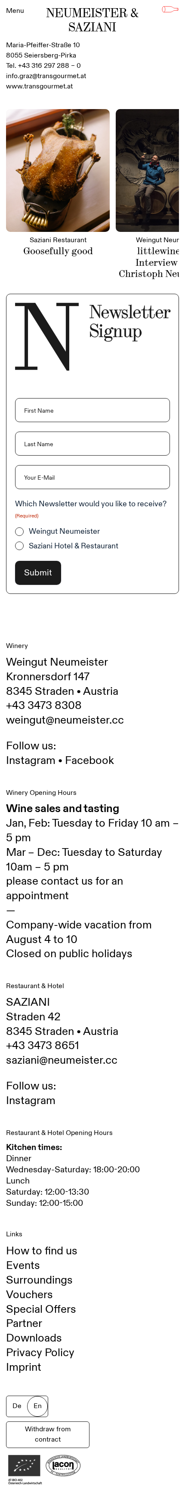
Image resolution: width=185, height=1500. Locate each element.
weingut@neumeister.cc (65, 720)
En (38, 1406)
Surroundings (39, 1280)
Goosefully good (58, 251)
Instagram (31, 760)
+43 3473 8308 (44, 705)
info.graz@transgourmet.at (46, 76)
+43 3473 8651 (42, 1045)
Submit (38, 572)
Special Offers (41, 1309)
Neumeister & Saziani (92, 20)
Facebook (89, 760)
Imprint (23, 1367)
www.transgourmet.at (39, 86)
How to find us (41, 1251)
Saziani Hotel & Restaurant (73, 546)
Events (23, 1265)
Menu (15, 10)
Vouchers (29, 1294)
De (17, 1406)
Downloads (34, 1338)
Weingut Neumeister (64, 531)
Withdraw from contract (48, 1434)
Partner (24, 1323)
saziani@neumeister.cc (61, 1060)
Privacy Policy (40, 1352)
